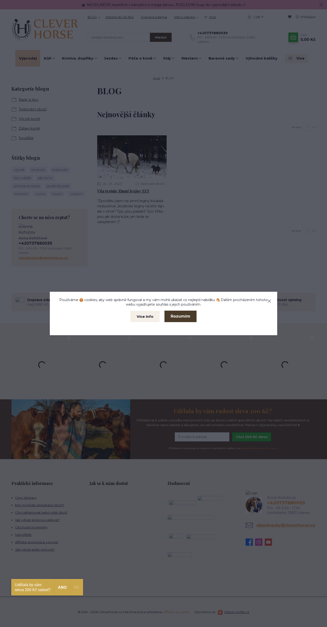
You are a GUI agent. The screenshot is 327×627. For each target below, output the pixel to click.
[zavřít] (269, 300)
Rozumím (180, 316)
